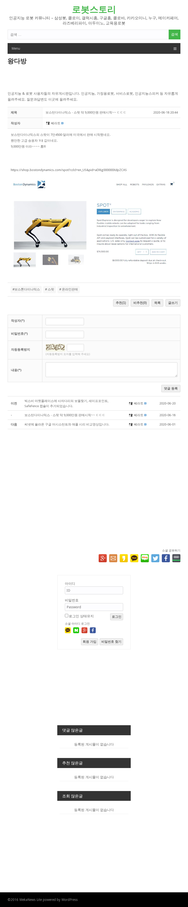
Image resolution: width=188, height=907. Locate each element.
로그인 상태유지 (81, 616)
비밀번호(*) (19, 333)
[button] (48, 123)
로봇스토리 (94, 9)
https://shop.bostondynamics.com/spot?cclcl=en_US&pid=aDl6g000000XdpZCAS (69, 170)
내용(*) (16, 370)
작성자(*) (17, 320)
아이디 (70, 584)
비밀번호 (72, 600)
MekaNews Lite (30, 900)
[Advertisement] (94, 78)
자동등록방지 (20, 349)
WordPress (69, 900)
